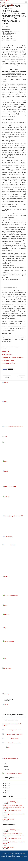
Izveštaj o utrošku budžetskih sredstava (12, 357)
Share (4, 369)
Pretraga (6, 769)
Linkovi (6, 766)
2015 (5, 785)
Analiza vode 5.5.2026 (8, 819)
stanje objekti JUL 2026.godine (11, 802)
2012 (5, 791)
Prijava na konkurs (7, 354)
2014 (5, 787)
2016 (5, 783)
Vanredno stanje (8, 699)
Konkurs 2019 (5, 351)
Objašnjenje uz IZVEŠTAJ (8, 363)
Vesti (5, 763)
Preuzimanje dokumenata (11, 720)
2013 (5, 789)
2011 (5, 793)
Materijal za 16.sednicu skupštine (12, 810)
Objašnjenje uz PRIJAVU (8, 360)
